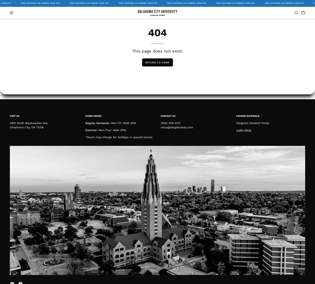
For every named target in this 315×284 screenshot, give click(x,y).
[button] (296, 12)
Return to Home (157, 62)
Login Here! (244, 130)
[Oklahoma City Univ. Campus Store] (157, 12)
